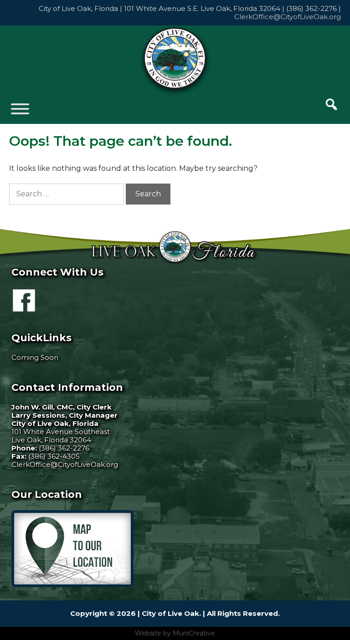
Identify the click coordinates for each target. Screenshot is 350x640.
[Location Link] (72, 584)
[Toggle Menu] (20, 108)
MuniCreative (194, 633)
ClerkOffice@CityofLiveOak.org (287, 16)
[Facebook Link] (23, 307)
